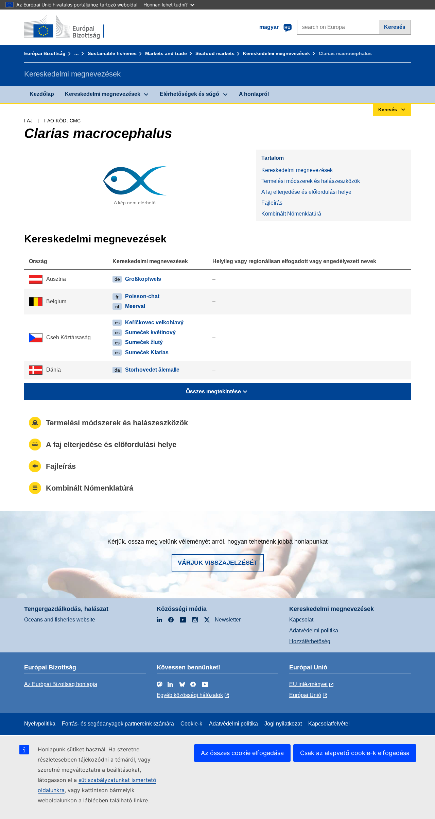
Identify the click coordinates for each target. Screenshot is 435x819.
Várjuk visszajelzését (218, 562)
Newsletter (228, 619)
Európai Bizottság (45, 53)
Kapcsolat (301, 619)
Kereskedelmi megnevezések (276, 53)
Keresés (394, 27)
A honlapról (254, 94)
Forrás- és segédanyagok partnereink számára (118, 724)
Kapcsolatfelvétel (329, 724)
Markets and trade (166, 53)
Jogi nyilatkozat (283, 724)
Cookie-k (191, 724)
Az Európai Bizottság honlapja (60, 684)
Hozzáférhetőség (309, 641)
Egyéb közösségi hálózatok (190, 695)
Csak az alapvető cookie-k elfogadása (355, 752)
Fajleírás (271, 203)
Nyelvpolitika (39, 724)
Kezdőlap (42, 94)
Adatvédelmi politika (313, 630)
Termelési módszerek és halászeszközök (310, 181)
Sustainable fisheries (112, 53)
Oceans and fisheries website (59, 619)
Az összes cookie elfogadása (242, 752)
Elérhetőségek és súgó (189, 94)
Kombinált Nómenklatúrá (291, 214)
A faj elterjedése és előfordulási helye (306, 192)
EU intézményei (308, 684)
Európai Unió (305, 695)
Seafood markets (214, 53)
